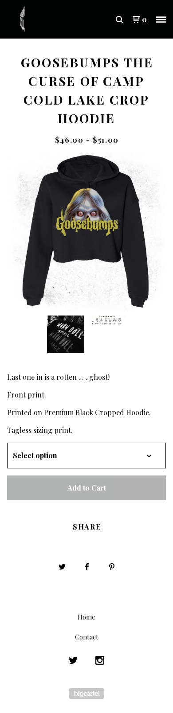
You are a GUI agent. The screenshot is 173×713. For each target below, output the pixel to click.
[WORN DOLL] (46, 19)
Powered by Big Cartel (86, 693)
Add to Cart (86, 487)
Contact (86, 636)
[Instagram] (100, 660)
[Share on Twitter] (62, 566)
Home (86, 616)
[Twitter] (73, 660)
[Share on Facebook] (87, 566)
